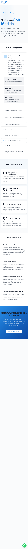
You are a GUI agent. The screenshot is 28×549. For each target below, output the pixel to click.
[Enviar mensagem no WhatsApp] (24, 545)
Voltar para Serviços (9, 13)
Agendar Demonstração (14, 331)
